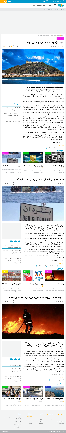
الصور (52, 419)
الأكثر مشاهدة (50, 9)
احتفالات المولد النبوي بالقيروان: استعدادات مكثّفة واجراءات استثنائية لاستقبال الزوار (12, 261)
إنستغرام (30, 421)
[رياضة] (33, 157)
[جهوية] (11, 157)
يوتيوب (30, 423)
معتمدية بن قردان (52, 266)
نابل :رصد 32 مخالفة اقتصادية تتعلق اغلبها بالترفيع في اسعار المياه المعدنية (11, 121)
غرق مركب (61, 266)
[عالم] (54, 391)
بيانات (33, 5)
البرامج (41, 421)
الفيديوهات (51, 417)
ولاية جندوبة (53, 380)
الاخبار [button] (50, 5)
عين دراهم (54, 148)
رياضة (44, 5)
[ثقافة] (11, 276)
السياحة (61, 148)
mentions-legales (60, 417)
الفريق (41, 419)
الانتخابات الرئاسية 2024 (59, 9)
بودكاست (39, 5)
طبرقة (48, 148)
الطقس (44, 9)
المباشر (41, 417)
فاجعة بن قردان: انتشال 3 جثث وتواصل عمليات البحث (11, 165)
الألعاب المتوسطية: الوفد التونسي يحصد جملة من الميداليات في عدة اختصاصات (34, 283)
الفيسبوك (30, 419)
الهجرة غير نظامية (41, 266)
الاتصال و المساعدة (60, 421)
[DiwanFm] (61, 5)
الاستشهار (62, 419)
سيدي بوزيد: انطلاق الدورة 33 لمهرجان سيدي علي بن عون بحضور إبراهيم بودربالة (11, 283)
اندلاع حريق (61, 380)
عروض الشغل (61, 423)
